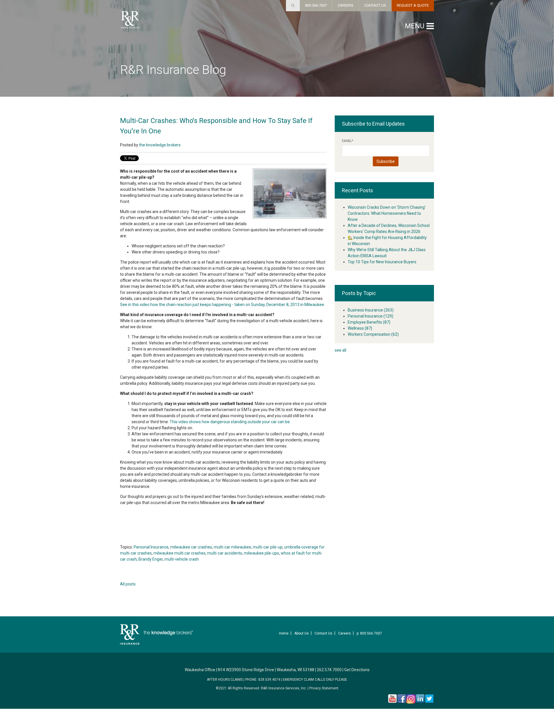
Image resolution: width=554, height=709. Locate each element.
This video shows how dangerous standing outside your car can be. (230, 421)
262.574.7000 (329, 669)
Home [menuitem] (284, 633)
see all (340, 350)
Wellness (360, 328)
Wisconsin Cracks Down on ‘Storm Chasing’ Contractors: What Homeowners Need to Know (387, 213)
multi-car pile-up (267, 547)
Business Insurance (371, 310)
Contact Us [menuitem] (323, 633)
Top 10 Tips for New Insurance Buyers (382, 262)
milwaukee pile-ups (261, 553)
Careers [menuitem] (344, 633)
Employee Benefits (369, 322)
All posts (128, 584)
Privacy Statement (323, 688)
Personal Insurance (151, 547)
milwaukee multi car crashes (179, 553)
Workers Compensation (373, 334)
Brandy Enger (150, 559)
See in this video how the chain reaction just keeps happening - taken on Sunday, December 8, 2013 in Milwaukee (222, 304)
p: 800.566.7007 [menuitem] (369, 633)
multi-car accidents (224, 553)
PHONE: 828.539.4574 (262, 680)
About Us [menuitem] (301, 633)
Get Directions (357, 669)
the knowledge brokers (160, 145)
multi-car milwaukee (232, 547)
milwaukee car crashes (191, 547)
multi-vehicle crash (181, 559)
